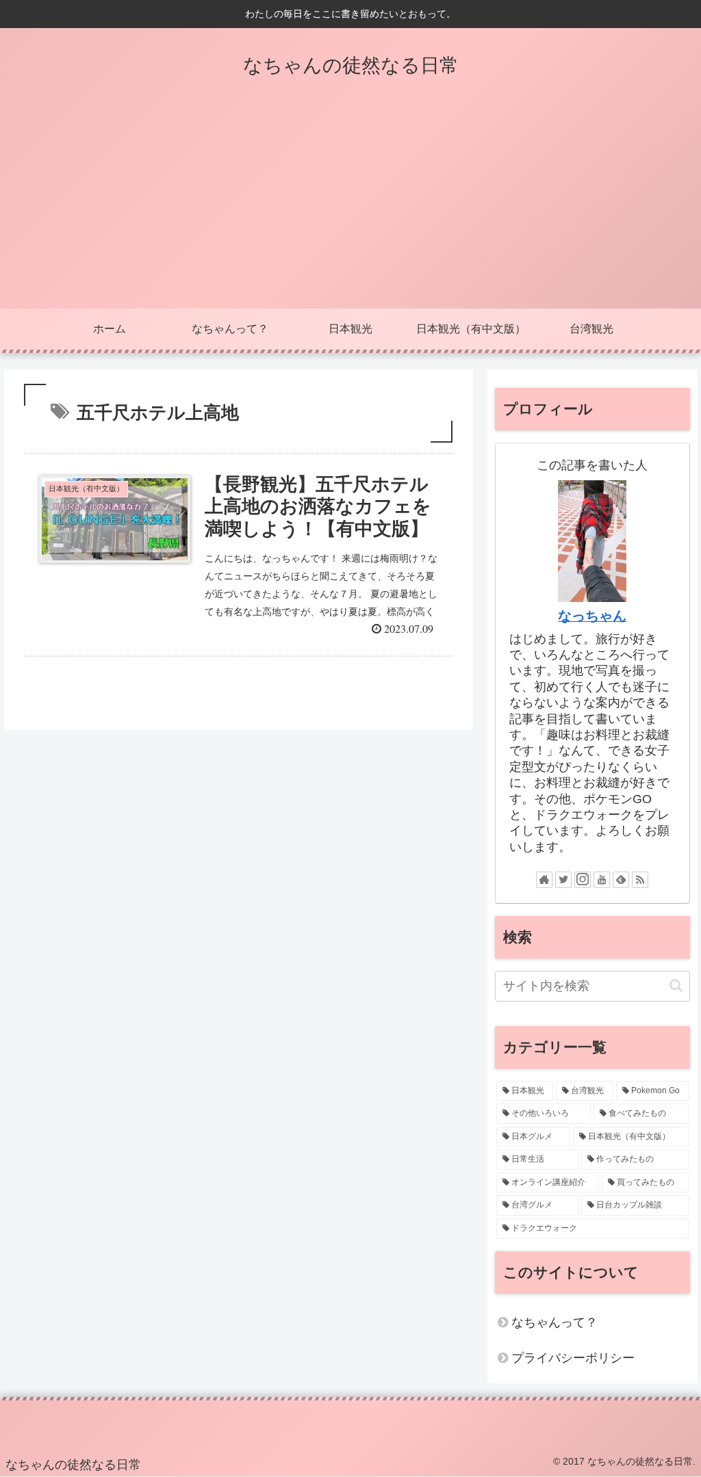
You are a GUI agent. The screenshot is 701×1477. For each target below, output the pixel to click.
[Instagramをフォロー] (582, 880)
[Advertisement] (350, 206)
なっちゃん (592, 615)
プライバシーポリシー (573, 1358)
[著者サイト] (544, 880)
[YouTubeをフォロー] (602, 880)
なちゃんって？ (554, 1322)
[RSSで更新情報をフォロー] (640, 880)
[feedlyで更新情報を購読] (621, 880)
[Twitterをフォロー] (563, 880)
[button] (676, 985)
